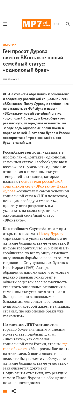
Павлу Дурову (51, 233)
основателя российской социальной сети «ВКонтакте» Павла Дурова (35, 186)
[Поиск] (67, 24)
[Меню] (5, 24)
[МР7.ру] (36, 24)
